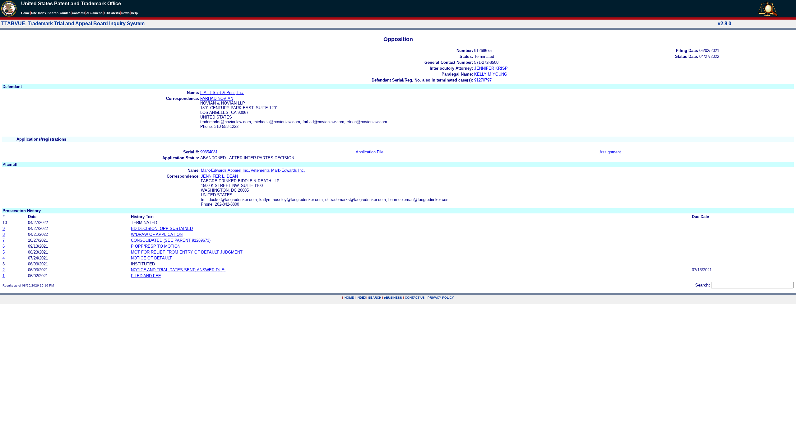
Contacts (78, 13)
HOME (349, 297)
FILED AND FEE (146, 275)
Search (53, 13)
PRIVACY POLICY (441, 297)
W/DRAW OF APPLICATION (157, 234)
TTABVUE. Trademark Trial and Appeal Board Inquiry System (73, 23)
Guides (65, 13)
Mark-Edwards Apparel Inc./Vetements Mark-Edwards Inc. (253, 170)
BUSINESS (393, 297)
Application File (369, 152)
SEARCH (374, 297)
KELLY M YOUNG (490, 74)
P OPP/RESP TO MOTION (155, 246)
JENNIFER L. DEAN (219, 176)
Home (25, 13)
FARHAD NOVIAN (216, 98)
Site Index (38, 13)
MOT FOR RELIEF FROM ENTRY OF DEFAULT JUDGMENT (187, 252)
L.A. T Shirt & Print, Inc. (222, 92)
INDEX (361, 297)
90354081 (209, 152)
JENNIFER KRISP (491, 68)
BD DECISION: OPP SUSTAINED (162, 228)
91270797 (483, 80)
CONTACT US (415, 297)
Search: (702, 285)
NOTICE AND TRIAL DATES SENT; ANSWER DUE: (178, 270)
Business (94, 13)
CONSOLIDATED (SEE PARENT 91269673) (171, 240)
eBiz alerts (112, 13)
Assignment (610, 152)
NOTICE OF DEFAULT (151, 258)
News (125, 13)
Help (134, 13)
